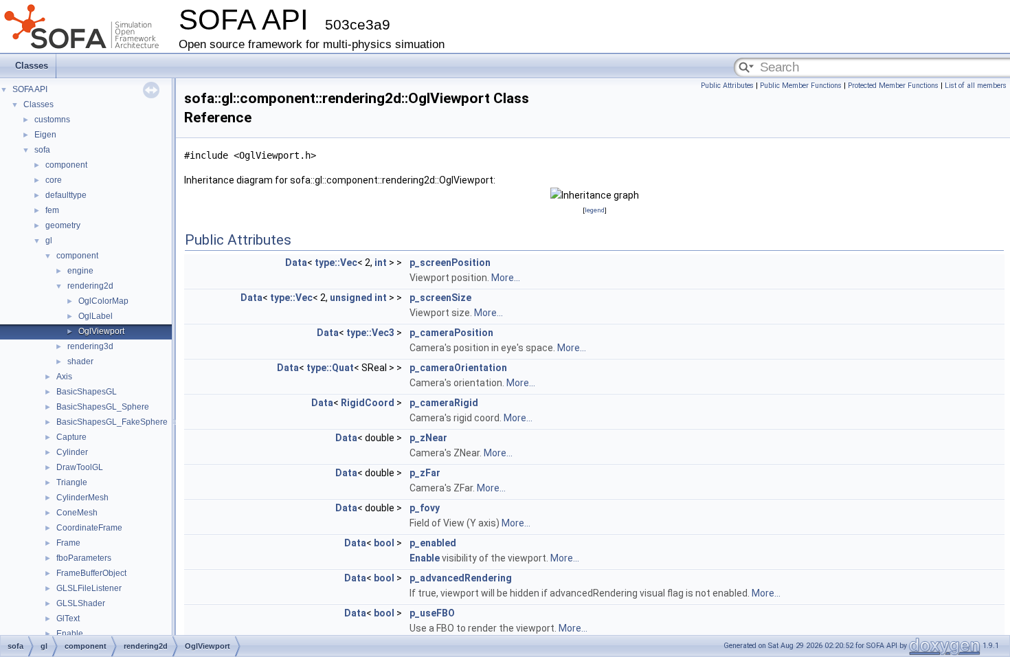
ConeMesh (77, 512)
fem (52, 210)
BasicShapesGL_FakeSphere (112, 422)
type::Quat (330, 367)
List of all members (976, 85)
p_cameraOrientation (458, 367)
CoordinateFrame (89, 528)
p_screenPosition (450, 262)
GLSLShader (80, 603)
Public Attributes (727, 85)
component (66, 165)
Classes (31, 65)
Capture (71, 437)
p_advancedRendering (460, 577)
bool (384, 542)
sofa (42, 150)
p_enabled (432, 542)
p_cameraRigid (443, 402)
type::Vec (336, 262)
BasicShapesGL (86, 392)
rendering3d (90, 346)
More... (505, 277)
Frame (68, 543)
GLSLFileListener (89, 588)
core (53, 180)
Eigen (45, 135)
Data (296, 262)
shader (80, 361)
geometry (62, 225)
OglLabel (95, 316)
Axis (64, 376)
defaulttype (66, 195)
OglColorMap (103, 301)
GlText (68, 618)
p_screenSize (440, 297)
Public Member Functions (801, 85)
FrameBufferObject (91, 573)
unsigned (351, 297)
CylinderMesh (82, 497)
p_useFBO (432, 613)
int (380, 262)
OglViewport (101, 331)
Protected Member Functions (893, 85)
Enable (69, 633)
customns (52, 119)
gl (48, 240)
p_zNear (428, 437)
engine (80, 271)
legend (595, 210)
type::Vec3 (370, 332)
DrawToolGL (79, 467)
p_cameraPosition (451, 332)
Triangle (71, 482)
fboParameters (83, 558)
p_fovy (424, 507)
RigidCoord (367, 402)
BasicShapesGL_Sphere (102, 407)
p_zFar (424, 472)
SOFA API (29, 89)
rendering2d (90, 286)
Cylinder (72, 452)
